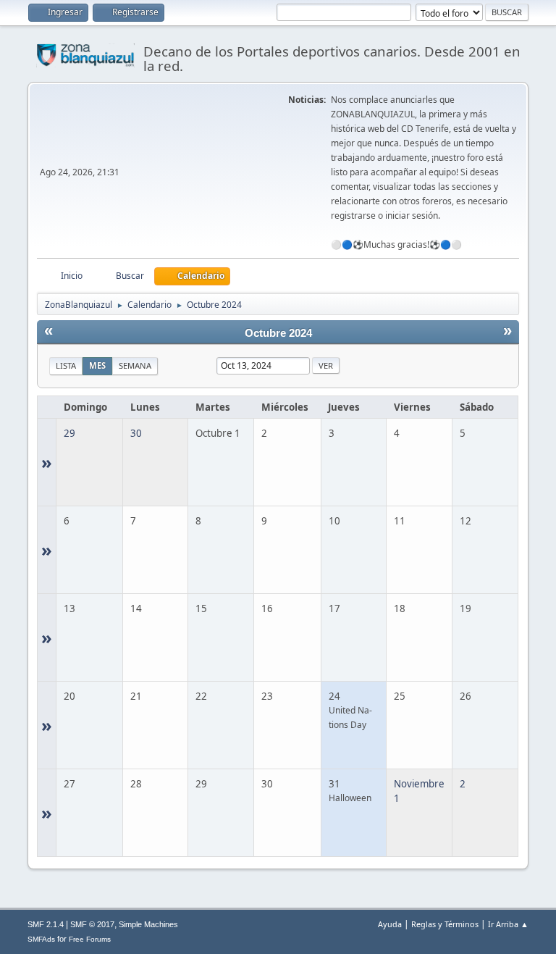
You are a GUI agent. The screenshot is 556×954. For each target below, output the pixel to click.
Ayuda (390, 924)
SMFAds (41, 939)
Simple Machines (148, 924)
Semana (135, 365)
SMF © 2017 (92, 924)
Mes (97, 365)
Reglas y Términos (445, 924)
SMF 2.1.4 (46, 924)
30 (136, 433)
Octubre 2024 (278, 333)
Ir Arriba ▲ (508, 924)
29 (69, 433)
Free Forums (90, 939)
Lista (66, 365)
